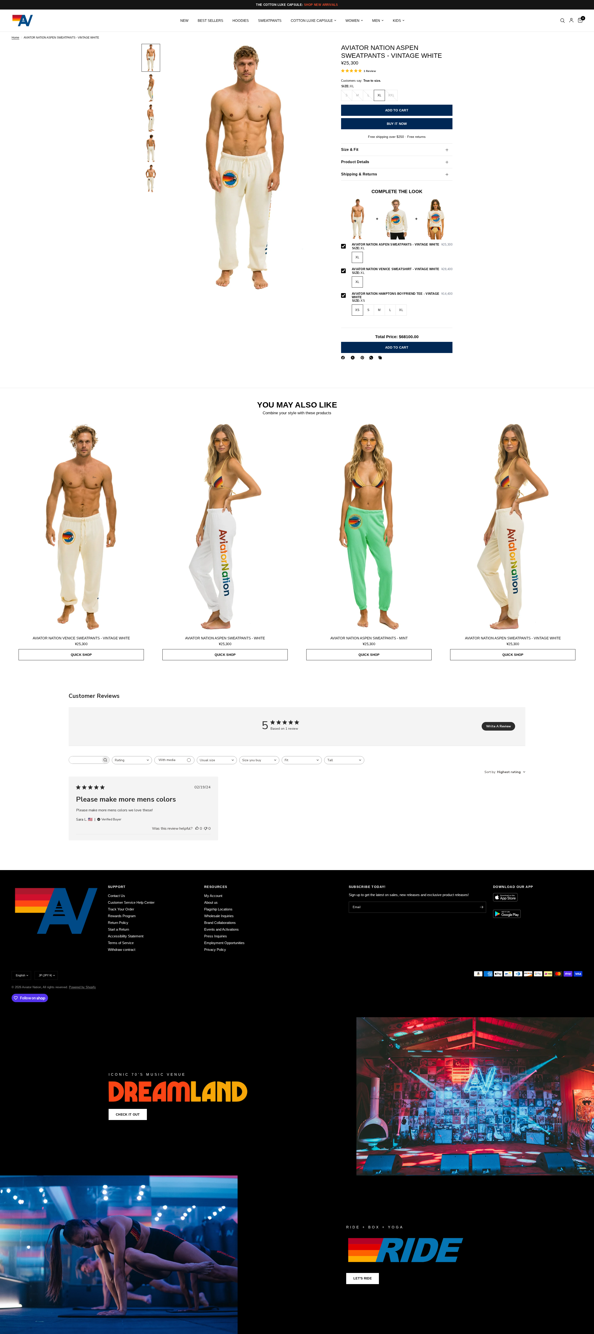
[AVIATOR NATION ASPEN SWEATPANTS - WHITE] (225, 526)
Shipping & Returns (359, 174)
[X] (353, 357)
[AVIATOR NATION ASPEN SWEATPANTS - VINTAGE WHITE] (512, 526)
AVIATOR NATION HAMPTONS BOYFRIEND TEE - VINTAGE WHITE (402, 295)
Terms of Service (121, 943)
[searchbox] (85, 760)
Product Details (355, 162)
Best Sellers (210, 21)
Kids (397, 21)
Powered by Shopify (82, 987)
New (184, 21)
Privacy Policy (215, 950)
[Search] (562, 21)
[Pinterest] (363, 357)
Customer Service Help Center (131, 902)
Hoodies (240, 21)
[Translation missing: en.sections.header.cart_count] (579, 21)
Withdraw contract (121, 950)
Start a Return (118, 929)
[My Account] (571, 21)
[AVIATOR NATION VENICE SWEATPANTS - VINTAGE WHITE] (81, 526)
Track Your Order (121, 909)
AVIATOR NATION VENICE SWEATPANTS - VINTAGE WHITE (81, 638)
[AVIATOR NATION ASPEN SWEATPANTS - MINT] (369, 526)
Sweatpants (269, 21)
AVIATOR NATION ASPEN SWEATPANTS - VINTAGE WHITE (402, 244)
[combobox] (132, 760)
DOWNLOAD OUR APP (513, 886)
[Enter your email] (481, 907)
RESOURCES (215, 886)
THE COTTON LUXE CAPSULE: (297, 4)
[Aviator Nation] (297, 1096)
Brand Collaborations (220, 923)
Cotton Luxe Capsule (312, 21)
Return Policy (118, 923)
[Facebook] (344, 357)
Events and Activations (221, 929)
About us (211, 902)
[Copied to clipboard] (381, 357)
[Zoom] (317, 53)
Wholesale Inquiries (219, 916)
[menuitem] (184, 21)
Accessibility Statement (125, 936)
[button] (128, 1114)
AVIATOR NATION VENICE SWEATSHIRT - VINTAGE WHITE (402, 269)
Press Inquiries (215, 936)
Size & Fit (349, 150)
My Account (213, 896)
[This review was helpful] (197, 829)
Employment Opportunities (224, 943)
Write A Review (498, 726)
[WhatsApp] (372, 357)
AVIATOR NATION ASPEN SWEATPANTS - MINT (369, 638)
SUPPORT (117, 886)
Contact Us (116, 896)
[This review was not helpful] (205, 829)
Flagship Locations (218, 909)
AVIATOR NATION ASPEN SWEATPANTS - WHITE (225, 638)
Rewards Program (122, 916)
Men (376, 21)
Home (15, 37)
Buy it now (397, 124)
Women (352, 21)
